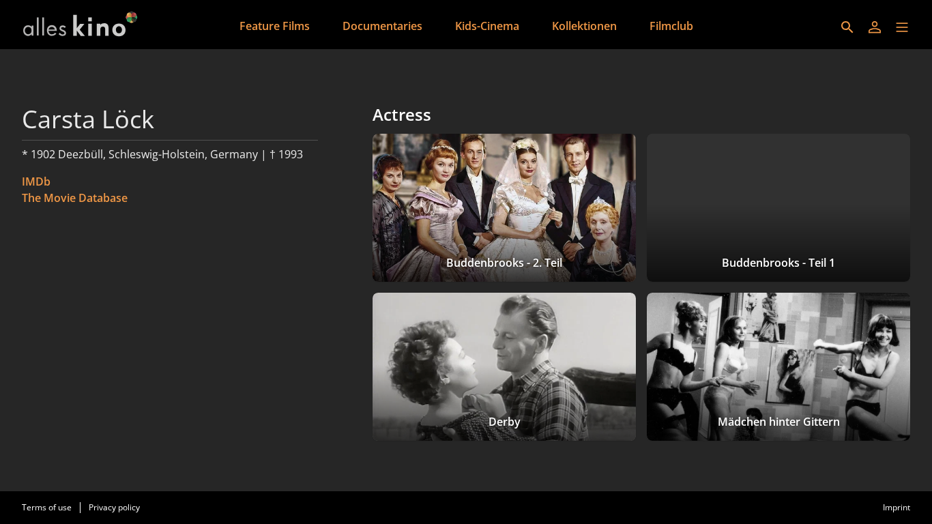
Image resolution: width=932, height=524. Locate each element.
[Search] (847, 27)
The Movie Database (75, 197)
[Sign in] (874, 27)
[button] (902, 27)
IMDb (36, 181)
